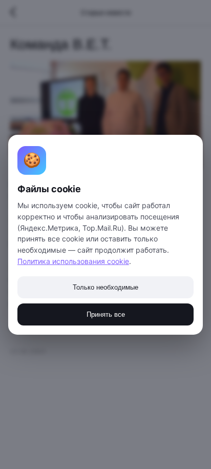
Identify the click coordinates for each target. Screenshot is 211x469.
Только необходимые (105, 287)
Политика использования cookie (73, 261)
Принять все (106, 314)
